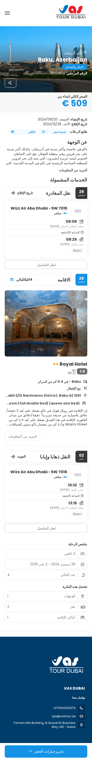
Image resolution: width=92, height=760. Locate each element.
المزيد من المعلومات (73, 170)
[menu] (7, 13)
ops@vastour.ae (63, 716)
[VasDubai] (67, 665)
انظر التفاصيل (46, 264)
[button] (80, 323)
